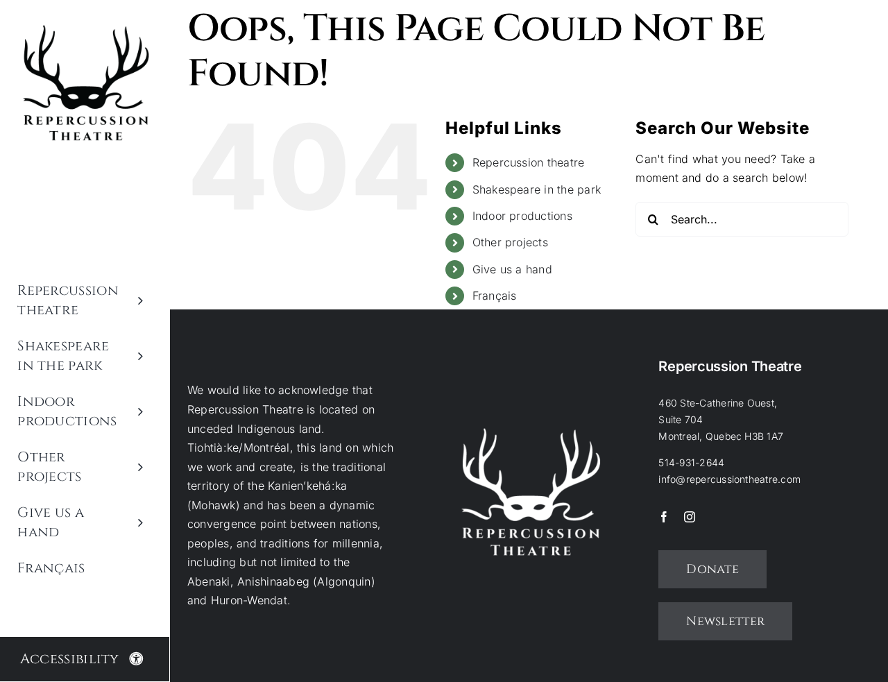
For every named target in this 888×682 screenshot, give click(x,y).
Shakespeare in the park (536, 189)
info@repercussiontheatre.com (729, 479)
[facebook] (663, 516)
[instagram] (689, 516)
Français (494, 295)
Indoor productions (522, 216)
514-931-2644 (691, 462)
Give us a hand (512, 269)
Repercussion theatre (528, 162)
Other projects (510, 242)
